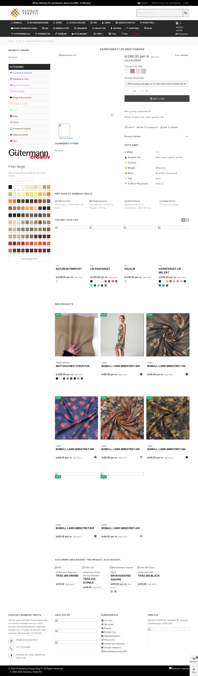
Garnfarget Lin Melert (170, 271)
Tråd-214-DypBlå (89, 581)
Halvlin (129, 269)
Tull (114, 34)
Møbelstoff (62, 28)
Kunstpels (148, 23)
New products (64, 304)
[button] (61, 3)
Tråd (99, 34)
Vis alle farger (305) (29, 259)
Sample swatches (112, 647)
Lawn (104, 362)
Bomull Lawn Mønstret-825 (75, 528)
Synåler (62, 34)
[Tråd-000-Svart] (145, 567)
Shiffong (134, 28)
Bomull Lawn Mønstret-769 (166, 366)
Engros (107, 628)
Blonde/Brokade (39, 23)
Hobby (16, 122)
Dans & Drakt (19, 91)
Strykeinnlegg (22, 34)
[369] (58, 567)
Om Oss (108, 620)
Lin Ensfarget (100, 269)
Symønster (44, 34)
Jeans (108, 23)
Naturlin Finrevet (69, 269)
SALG (138, 34)
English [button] (144, 3)
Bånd (59, 23)
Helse (15, 116)
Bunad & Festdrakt (21, 85)
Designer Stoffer (20, 104)
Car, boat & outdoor (22, 73)
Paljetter (100, 28)
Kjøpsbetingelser (112, 636)
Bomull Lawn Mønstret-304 (166, 449)
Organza (82, 28)
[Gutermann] (29, 154)
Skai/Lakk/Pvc (62, 362)
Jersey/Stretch (126, 23)
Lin (46, 28)
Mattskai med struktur (73, 366)
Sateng (117, 28)
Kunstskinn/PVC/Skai (25, 28)
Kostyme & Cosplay (22, 129)
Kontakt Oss (110, 632)
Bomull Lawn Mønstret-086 (75, 449)
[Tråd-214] (88, 567)
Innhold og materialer (114, 643)
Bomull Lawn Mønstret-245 (120, 449)
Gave (15, 110)
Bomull (18, 23)
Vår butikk (109, 624)
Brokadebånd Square (121, 577)
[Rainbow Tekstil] (30, 13)
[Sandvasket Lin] (112, 115)
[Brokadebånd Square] (121, 567)
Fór (95, 23)
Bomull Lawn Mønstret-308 (120, 366)
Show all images (66, 138)
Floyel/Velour (77, 23)
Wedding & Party (21, 79)
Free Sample (181, 55)
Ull (126, 34)
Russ (15, 141)
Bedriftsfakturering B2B (115, 651)
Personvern (109, 640)
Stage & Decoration (22, 98)
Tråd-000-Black (149, 575)
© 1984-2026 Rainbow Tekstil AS (26, 672)
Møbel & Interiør (20, 135)
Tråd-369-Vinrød (67, 575)
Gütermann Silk (145, 572)
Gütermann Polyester (66, 572)
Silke (149, 28)
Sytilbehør (80, 34)
